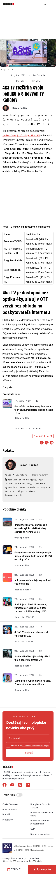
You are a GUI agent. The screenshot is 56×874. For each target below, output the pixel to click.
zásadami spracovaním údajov (35, 746)
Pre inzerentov (9, 809)
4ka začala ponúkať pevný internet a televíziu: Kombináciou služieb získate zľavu (33, 410)
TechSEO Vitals (35, 861)
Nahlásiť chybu (41, 436)
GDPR (33, 829)
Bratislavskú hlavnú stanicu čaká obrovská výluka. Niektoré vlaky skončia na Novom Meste (30, 528)
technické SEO (10, 861)
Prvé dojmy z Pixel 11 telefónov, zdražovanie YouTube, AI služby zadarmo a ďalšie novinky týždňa (30, 608)
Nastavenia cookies (40, 834)
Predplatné (8, 819)
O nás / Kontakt (10, 804)
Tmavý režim (9, 795)
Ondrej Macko (21, 538)
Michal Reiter (22, 590)
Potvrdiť (28, 752)
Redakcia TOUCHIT (24, 617)
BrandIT (6, 814)
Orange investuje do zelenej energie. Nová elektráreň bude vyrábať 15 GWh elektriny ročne (33, 556)
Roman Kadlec (19, 107)
